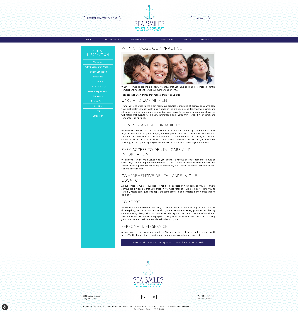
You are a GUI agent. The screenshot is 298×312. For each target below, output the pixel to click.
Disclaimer (175, 306)
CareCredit (98, 115)
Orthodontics (166, 40)
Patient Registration (98, 91)
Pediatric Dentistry (140, 40)
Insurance (98, 96)
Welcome (98, 62)
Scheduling (97, 81)
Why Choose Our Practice (98, 66)
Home (88, 40)
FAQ (98, 110)
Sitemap (186, 306)
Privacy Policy (98, 101)
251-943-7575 (208, 296)
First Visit (98, 76)
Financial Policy (98, 86)
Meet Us (187, 40)
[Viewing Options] (5, 307)
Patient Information (111, 40)
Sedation (97, 106)
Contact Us (206, 40)
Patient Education (98, 71)
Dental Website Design (142, 309)
